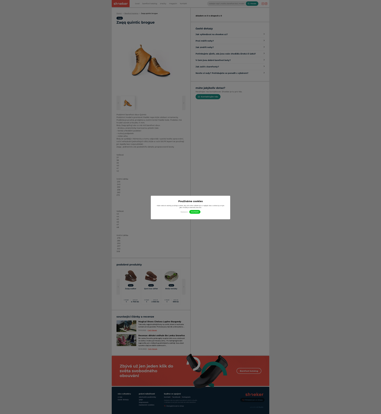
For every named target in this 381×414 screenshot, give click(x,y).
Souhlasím (195, 212)
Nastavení (184, 212)
